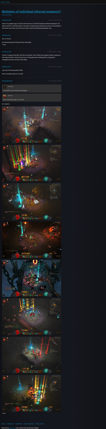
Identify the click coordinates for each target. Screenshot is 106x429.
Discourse (12, 428)
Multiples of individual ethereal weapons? (31, 11)
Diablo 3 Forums (5, 2)
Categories (10, 424)
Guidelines (18, 424)
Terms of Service (29, 424)
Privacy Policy (40, 424)
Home (3, 424)
